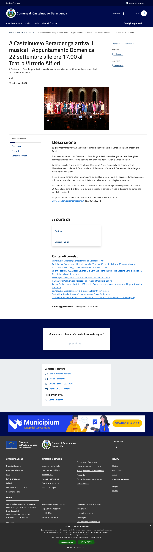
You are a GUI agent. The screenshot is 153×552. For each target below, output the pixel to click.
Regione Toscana (13, 3)
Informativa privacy (85, 513)
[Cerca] (144, 13)
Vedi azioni (129, 43)
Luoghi (115, 486)
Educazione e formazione (87, 462)
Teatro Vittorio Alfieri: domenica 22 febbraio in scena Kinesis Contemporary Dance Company (93, 297)
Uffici (8, 474)
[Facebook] (122, 13)
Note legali (81, 517)
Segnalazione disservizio (51, 508)
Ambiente (81, 474)
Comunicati (117, 470)
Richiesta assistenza (50, 517)
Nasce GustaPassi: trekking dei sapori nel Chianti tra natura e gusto (82, 280)
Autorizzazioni (83, 483)
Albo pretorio (82, 508)
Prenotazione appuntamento (53, 504)
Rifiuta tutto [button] (86, 542)
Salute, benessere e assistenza (89, 479)
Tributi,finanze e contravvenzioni (90, 470)
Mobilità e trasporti (49, 487)
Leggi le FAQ (47, 513)
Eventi (115, 490)
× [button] (150, 525)
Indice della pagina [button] (19, 138)
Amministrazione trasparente (89, 504)
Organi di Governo (13, 465)
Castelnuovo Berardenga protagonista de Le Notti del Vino (78, 260)
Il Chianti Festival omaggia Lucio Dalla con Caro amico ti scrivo (80, 267)
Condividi (116, 43)
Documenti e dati (13, 491)
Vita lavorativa (47, 474)
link (99, 537)
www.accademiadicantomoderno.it (68, 200)
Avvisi (114, 474)
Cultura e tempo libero (51, 470)
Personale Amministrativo (16, 487)
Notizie (28, 32)
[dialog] (76, 537)
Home (11, 32)
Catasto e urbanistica (50, 483)
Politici (9, 483)
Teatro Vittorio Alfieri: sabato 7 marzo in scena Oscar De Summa (81, 294)
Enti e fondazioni (13, 478)
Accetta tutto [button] (67, 542)
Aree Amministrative (14, 470)
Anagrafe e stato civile (51, 465)
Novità (20, 32)
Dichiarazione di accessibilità (88, 521)
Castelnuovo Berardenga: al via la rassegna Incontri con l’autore (80, 290)
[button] (76, 547)
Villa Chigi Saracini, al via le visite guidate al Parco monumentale (81, 277)
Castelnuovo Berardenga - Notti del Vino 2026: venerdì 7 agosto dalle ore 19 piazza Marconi (93, 264)
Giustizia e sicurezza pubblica (89, 466)
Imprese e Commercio (50, 478)
